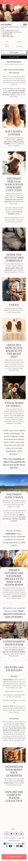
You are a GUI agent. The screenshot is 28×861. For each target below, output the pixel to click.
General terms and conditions (10, 838)
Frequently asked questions (14, 840)
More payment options (14, 62)
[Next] (25, 13)
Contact (19, 838)
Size (7, 42)
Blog (23, 838)
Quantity (19, 42)
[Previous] (2, 13)
